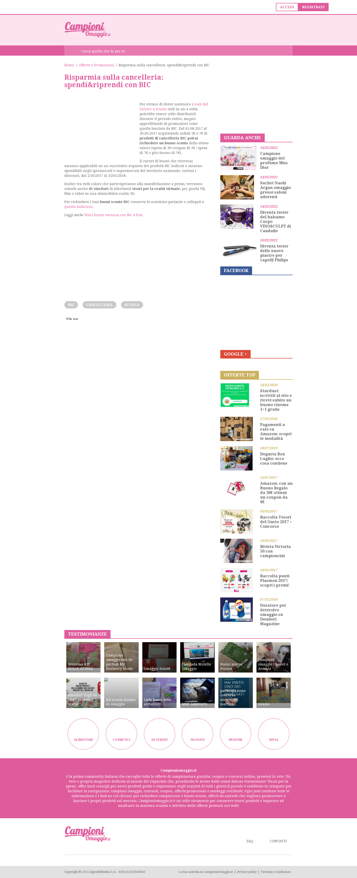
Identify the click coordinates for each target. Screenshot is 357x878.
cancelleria (99, 305)
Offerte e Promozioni (96, 65)
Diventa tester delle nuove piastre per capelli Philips (274, 253)
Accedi (287, 7)
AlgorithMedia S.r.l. (103, 872)
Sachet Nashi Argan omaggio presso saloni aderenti (275, 190)
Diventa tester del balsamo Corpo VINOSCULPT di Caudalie (275, 221)
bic (71, 305)
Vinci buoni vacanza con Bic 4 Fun (113, 215)
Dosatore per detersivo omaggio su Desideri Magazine (273, 614)
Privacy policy (247, 872)
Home (69, 65)
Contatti (278, 841)
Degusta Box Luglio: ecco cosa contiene (273, 459)
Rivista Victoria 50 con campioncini (275, 551)
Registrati (313, 7)
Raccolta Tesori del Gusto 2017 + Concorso (276, 522)
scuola (132, 305)
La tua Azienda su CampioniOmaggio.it (205, 872)
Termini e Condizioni (276, 872)
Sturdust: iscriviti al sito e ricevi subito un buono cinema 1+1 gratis (276, 400)
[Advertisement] (204, 30)
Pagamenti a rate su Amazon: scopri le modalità (276, 431)
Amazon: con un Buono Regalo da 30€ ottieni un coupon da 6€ (276, 492)
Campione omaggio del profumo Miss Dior (274, 160)
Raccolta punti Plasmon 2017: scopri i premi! (274, 581)
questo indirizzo (78, 207)
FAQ (249, 841)
